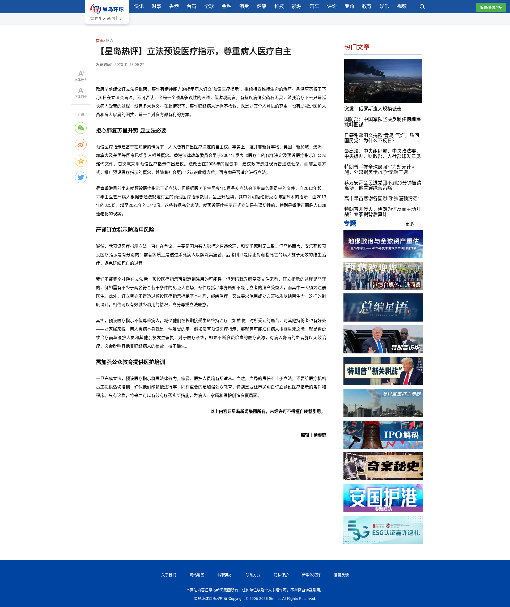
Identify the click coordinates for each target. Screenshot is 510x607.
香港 (174, 6)
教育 (367, 6)
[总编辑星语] (383, 320)
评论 (332, 6)
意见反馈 (341, 575)
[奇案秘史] (383, 479)
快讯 (139, 6)
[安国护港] (383, 510)
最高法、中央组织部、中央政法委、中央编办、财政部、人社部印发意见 (382, 153)
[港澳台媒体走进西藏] (383, 288)
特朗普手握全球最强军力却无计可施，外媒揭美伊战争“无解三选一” (380, 169)
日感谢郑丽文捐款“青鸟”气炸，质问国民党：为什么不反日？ (381, 138)
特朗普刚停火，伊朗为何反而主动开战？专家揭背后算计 (382, 212)
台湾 (191, 6)
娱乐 (384, 6)
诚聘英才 (225, 575)
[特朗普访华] (383, 352)
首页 (99, 41)
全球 (209, 6)
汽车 (314, 6)
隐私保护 (281, 575)
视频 (402, 6)
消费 (244, 6)
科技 (279, 6)
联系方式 (253, 575)
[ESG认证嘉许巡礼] (383, 542)
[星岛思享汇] (383, 256)
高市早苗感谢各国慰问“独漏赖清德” (381, 198)
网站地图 (196, 575)
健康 (261, 6)
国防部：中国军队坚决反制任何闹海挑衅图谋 (382, 122)
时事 (156, 6)
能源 (296, 6)
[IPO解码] (383, 447)
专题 (349, 6)
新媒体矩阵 (311, 575)
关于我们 (168, 575)
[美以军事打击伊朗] (383, 415)
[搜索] (422, 7)
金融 (226, 6)
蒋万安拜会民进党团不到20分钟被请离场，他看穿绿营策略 (382, 185)
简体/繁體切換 (491, 8)
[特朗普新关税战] (383, 384)
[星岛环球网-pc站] (107, 25)
